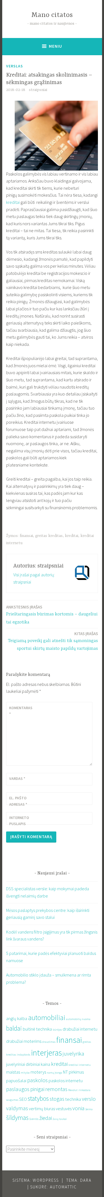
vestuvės (64, 1108)
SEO (23, 1099)
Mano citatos (52, 15)
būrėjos (57, 1029)
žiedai (45, 1117)
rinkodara (84, 1090)
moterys (38, 1072)
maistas (13, 1072)
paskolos (37, 1080)
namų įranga (54, 1072)
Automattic (63, 1187)
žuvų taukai (60, 1119)
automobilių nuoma (78, 1019)
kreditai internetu (80, 1065)
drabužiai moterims (23, 1041)
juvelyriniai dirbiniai (23, 1064)
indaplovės (23, 1054)
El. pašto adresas (18, 801)
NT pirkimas (73, 1072)
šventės (34, 1119)
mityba (25, 1072)
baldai (14, 1028)
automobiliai (46, 1017)
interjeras (46, 1053)
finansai (26, 536)
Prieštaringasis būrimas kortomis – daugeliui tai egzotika (52, 614)
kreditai (13, 202)
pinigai (37, 1089)
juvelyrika (73, 1053)
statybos (38, 1098)
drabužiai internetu (80, 1029)
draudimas (48, 1042)
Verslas (14, 66)
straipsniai (38, 90)
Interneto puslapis (19, 820)
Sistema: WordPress (35, 1180)
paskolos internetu (66, 1080)
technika (73, 1099)
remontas (56, 1089)
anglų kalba (16, 1018)
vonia (78, 1108)
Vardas (17, 778)
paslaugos (17, 1089)
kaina (45, 1064)
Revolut (73, 1090)
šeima (89, 1109)
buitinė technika (37, 1029)
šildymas (17, 1118)
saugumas (12, 1100)
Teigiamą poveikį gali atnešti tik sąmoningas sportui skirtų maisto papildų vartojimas (53, 641)
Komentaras (20, 710)
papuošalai (16, 1080)
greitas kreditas (49, 536)
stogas (57, 1098)
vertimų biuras (42, 1108)
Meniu (55, 46)
